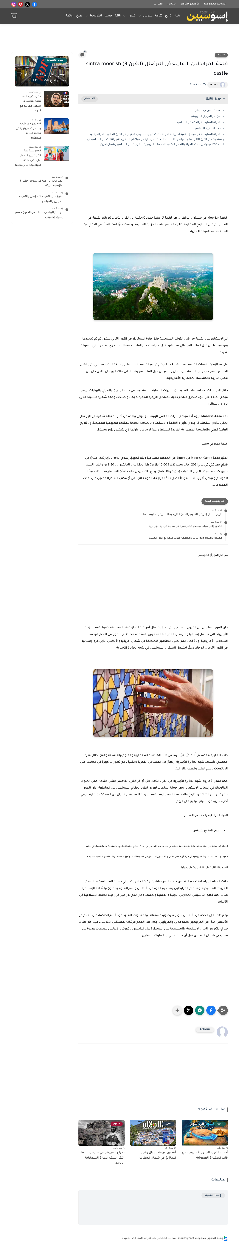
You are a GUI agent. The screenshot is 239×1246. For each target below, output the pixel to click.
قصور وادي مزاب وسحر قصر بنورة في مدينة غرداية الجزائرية (185, 526)
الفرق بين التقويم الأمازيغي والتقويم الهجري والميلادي (41, 199)
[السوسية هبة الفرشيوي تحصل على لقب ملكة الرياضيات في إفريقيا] (56, 154)
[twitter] (27, 4)
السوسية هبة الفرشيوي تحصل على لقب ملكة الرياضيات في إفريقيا (28, 158)
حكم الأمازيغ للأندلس (208, 128)
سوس (147, 16)
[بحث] (14, 16)
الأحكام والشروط (190, 4)
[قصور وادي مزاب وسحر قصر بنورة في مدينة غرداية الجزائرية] (56, 126)
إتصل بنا (158, 4)
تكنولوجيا (96, 16)
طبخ (79, 16)
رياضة (69, 16)
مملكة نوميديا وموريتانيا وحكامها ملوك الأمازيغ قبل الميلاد (185, 538)
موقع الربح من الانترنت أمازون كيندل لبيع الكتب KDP (43, 78)
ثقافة (158, 16)
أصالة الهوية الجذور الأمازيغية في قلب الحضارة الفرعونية (205, 1155)
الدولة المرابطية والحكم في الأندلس (199, 122)
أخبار (177, 16)
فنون (132, 16)
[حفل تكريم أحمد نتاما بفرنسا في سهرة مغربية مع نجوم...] (56, 99)
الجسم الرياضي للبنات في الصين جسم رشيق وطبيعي (39, 215)
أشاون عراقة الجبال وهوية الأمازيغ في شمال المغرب (157, 1155)
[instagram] (13, 4)
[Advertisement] (119, 39)
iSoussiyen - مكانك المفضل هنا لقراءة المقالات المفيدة (157, 1238)
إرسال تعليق (213, 1195)
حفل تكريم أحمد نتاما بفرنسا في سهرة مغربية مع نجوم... (30, 104)
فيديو (108, 16)
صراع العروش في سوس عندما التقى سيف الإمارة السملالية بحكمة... (103, 1158)
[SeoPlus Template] (225, 1238)
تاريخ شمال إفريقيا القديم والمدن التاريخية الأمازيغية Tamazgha (182, 514)
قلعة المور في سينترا (208, 110)
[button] (211, 1010)
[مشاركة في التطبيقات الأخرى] (177, 1010)
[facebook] (34, 4)
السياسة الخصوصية (215, 4)
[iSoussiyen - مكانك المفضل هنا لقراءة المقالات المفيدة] (207, 16)
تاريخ (168, 16)
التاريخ (221, 55)
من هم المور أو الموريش (206, 116)
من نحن (171, 4)
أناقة (118, 16)
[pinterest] (20, 4)
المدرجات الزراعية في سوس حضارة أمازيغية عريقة (41, 184)
